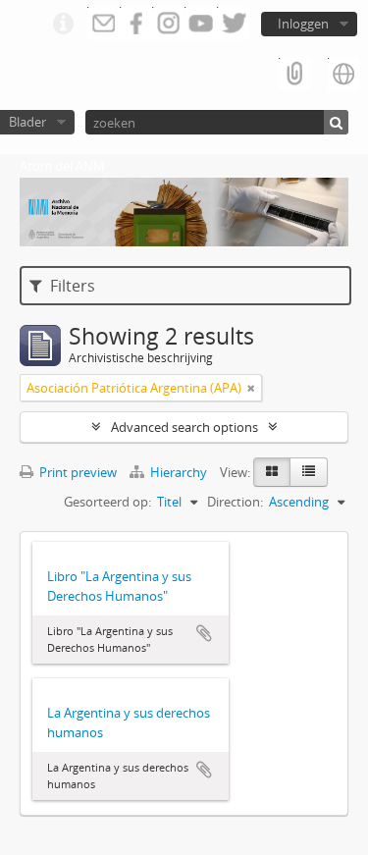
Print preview (76, 472)
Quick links (62, 24)
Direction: (235, 501)
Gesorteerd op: (107, 501)
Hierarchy (178, 472)
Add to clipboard (204, 633)
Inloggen (303, 23)
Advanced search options (184, 427)
